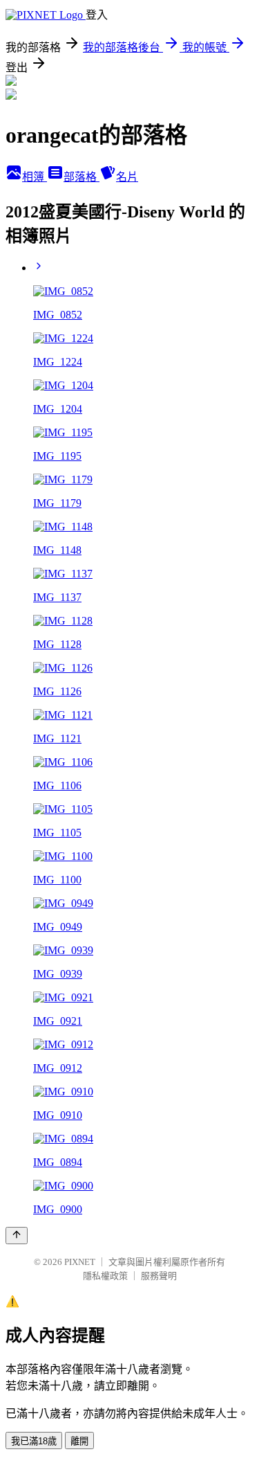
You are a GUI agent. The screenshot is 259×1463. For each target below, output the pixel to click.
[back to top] (17, 1235)
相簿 (34, 177)
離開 (79, 1441)
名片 (127, 177)
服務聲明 (159, 1276)
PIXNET (79, 1262)
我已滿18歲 (34, 1441)
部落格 (81, 177)
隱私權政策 (105, 1276)
